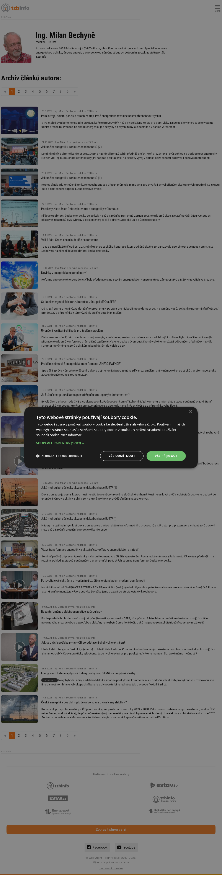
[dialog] (111, 437)
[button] (111, 443)
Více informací (71, 435)
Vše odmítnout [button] (122, 456)
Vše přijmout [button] (166, 456)
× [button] (190, 411)
